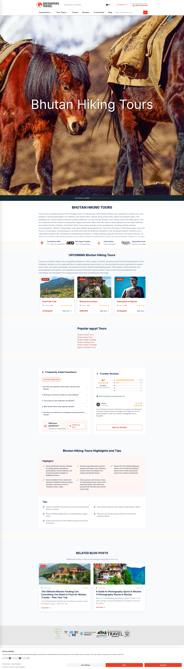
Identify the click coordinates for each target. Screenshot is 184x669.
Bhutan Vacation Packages (87, 345)
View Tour (66, 311)
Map (52, 305)
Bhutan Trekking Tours (85, 342)
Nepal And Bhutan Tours (86, 347)
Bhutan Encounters (88, 301)
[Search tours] (145, 12)
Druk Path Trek (49, 301)
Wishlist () (123, 4)
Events (75, 12)
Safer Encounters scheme (99, 198)
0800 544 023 (141, 5)
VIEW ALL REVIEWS (119, 427)
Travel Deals (99, 12)
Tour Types (61, 12)
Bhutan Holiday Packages (86, 340)
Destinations (44, 12)
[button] (47, 291)
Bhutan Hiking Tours (84, 337)
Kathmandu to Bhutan (127, 301)
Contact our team (76, 426)
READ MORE (45, 608)
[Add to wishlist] (71, 279)
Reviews (85, 12)
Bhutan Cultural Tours (85, 335)
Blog (110, 12)
